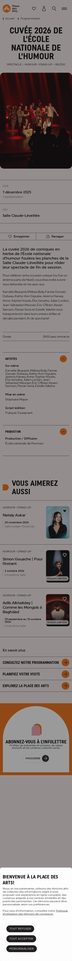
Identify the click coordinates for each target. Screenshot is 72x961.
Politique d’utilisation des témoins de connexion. (35, 912)
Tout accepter (21, 938)
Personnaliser (21, 948)
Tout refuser (20, 928)
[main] (36, 914)
